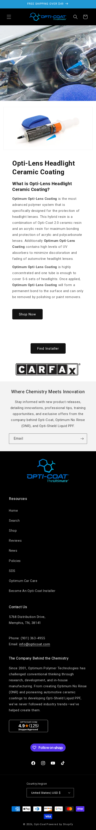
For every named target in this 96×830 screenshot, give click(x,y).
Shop (13, 530)
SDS (12, 571)
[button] (9, 17)
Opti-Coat (40, 824)
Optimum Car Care (23, 581)
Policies (15, 561)
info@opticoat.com (34, 644)
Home (13, 510)
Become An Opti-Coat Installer (32, 591)
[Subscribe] (82, 438)
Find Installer (48, 349)
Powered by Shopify (59, 824)
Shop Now (27, 314)
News (13, 550)
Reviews (15, 540)
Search (14, 520)
